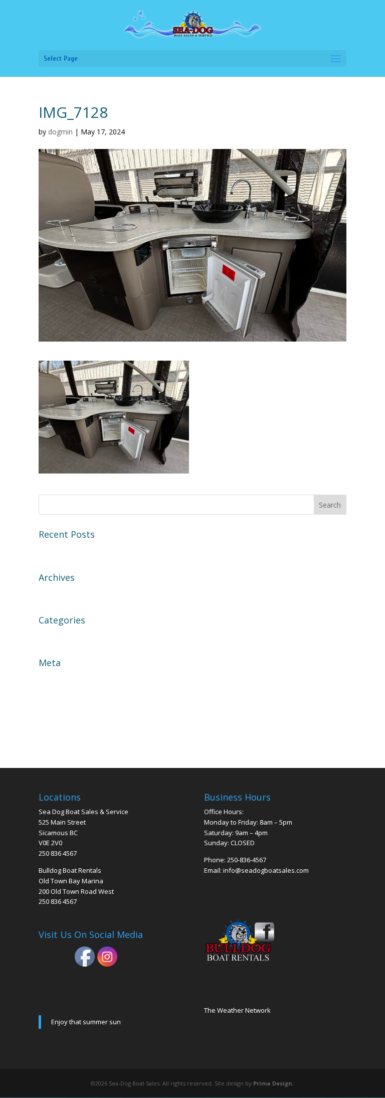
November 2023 (69, 593)
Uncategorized (66, 636)
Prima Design (272, 1083)
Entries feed (61, 696)
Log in (50, 678)
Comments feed (68, 713)
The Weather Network (237, 1010)
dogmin (60, 131)
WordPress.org (67, 731)
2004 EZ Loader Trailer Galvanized (103, 550)
